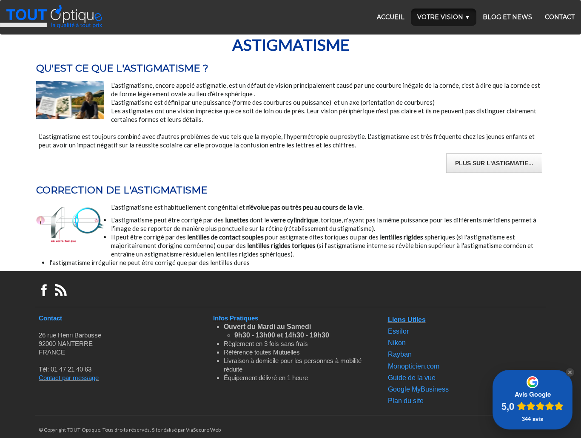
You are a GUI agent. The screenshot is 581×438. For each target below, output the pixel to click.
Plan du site (406, 400)
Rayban (400, 354)
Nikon (397, 342)
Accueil (390, 17)
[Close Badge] (570, 372)
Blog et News (507, 17)
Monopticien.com (413, 366)
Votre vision (443, 17)
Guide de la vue (412, 377)
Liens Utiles (407, 319)
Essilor (398, 331)
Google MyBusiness (418, 389)
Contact (560, 17)
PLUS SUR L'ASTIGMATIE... (494, 163)
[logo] (51, 16)
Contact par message (69, 377)
